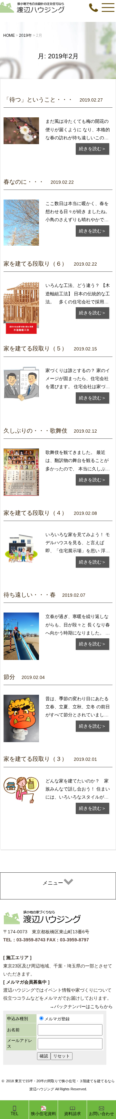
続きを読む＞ (92, 148)
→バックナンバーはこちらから (81, 1006)
